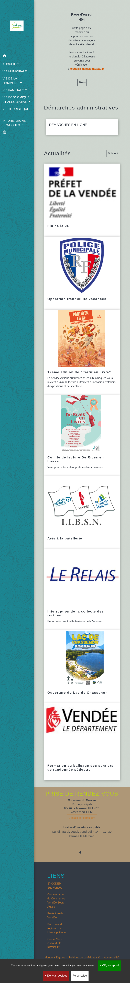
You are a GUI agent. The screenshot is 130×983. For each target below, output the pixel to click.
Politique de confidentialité (84, 957)
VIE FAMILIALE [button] (14, 90)
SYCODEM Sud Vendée (54, 885)
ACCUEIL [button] (9, 64)
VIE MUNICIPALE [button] (15, 71)
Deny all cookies (57, 975)
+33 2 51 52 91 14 (82, 812)
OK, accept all (110, 965)
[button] (17, 57)
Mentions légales (55, 957)
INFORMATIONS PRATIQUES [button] (14, 123)
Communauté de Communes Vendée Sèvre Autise (56, 900)
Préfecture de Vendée (55, 915)
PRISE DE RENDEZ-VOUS (82, 794)
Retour (82, 82)
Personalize (79, 975)
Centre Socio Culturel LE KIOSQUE (55, 943)
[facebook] (82, 852)
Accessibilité (111, 957)
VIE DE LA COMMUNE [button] (11, 81)
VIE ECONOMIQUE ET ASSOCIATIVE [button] (16, 99)
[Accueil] (16, 26)
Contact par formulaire (82, 817)
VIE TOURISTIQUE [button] (16, 109)
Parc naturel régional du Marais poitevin (56, 928)
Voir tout (113, 153)
